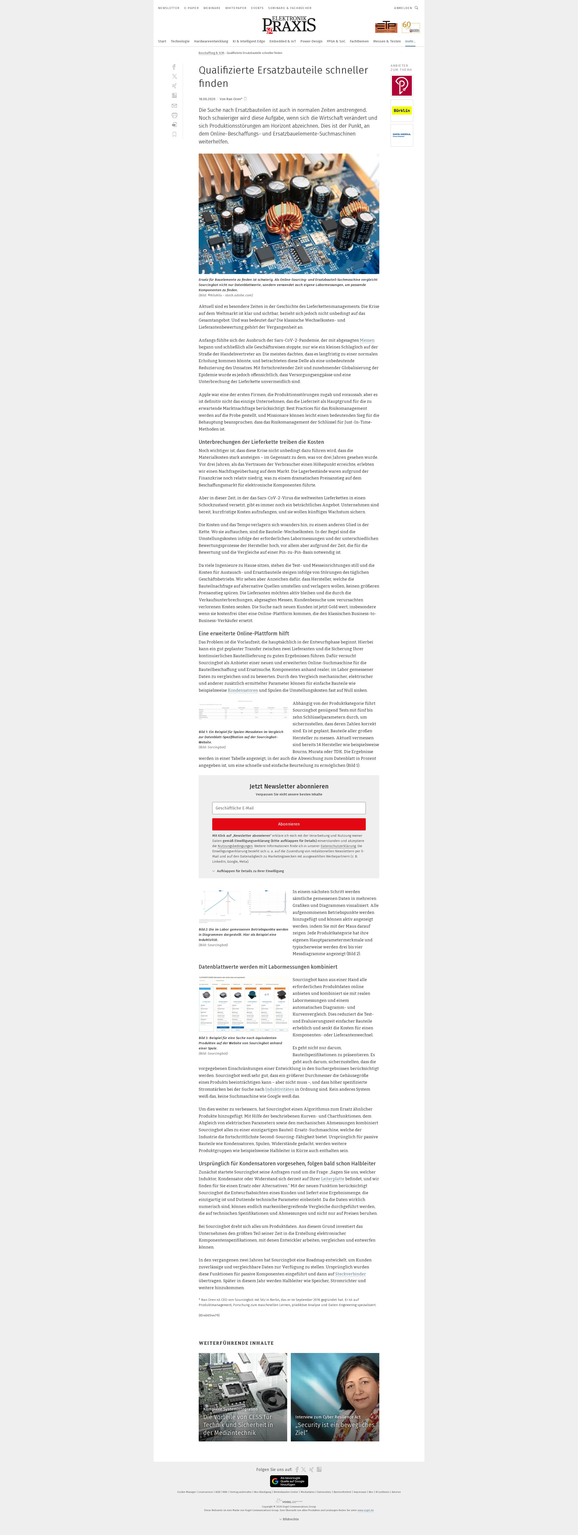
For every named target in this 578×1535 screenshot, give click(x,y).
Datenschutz (324, 1492)
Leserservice (206, 1492)
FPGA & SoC (336, 41)
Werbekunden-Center (286, 1492)
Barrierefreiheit (343, 1492)
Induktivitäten (279, 1089)
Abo (371, 1492)
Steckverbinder (350, 1274)
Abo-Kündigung (263, 1492)
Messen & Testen (387, 41)
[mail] (174, 105)
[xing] (174, 86)
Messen (367, 340)
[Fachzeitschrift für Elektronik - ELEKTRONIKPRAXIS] (162, 41)
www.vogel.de (366, 1510)
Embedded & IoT (283, 41)
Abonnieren (289, 824)
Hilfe (225, 1492)
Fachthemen (359, 41)
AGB (218, 1492)
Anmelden (403, 8)
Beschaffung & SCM (211, 53)
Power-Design (311, 41)
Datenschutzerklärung (338, 846)
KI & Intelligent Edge (249, 41)
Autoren (396, 1492)
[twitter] (174, 76)
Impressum (360, 1492)
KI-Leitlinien (383, 1492)
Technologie (180, 41)
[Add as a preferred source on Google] (289, 1481)
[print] (174, 115)
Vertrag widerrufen (241, 1492)
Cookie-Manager (187, 1492)
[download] (174, 124)
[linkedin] (174, 95)
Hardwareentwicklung (211, 41)
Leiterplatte (332, 1178)
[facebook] (174, 66)
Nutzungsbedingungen (235, 846)
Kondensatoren (243, 690)
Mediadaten (308, 1492)
